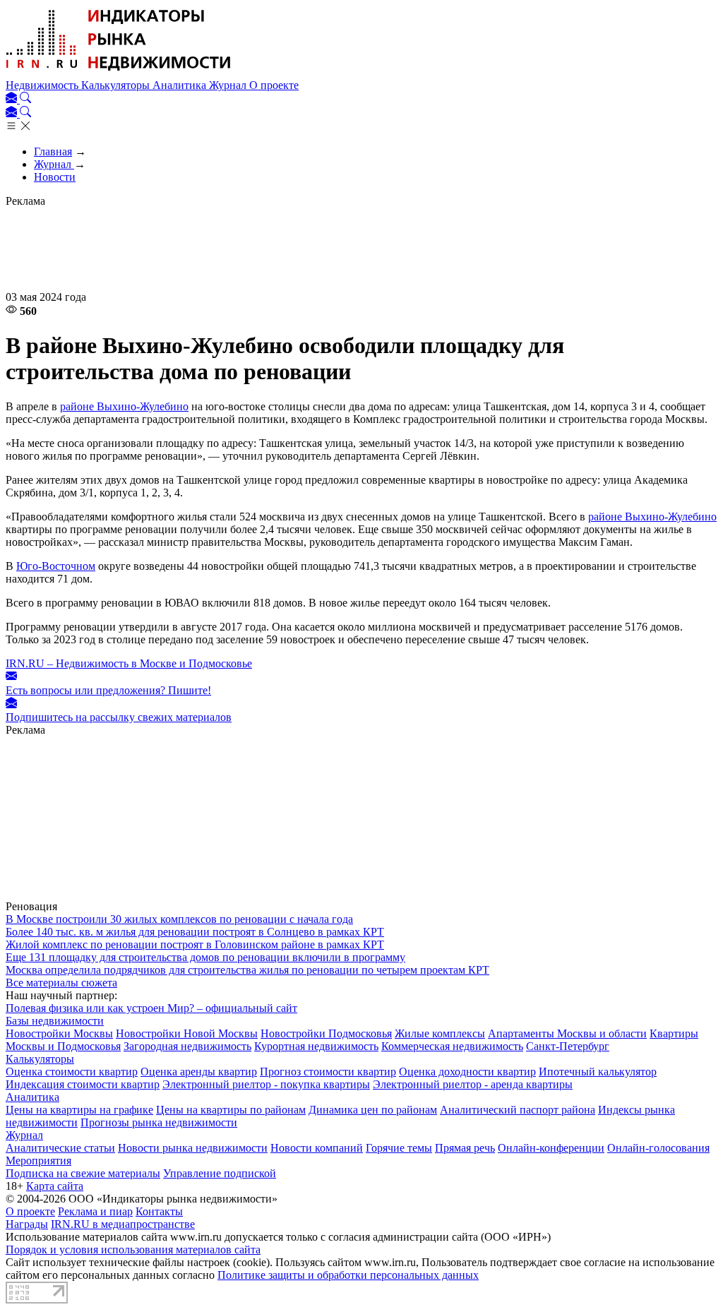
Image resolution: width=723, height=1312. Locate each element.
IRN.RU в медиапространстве (123, 1224)
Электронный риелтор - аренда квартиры (473, 1084)
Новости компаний (316, 1148)
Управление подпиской (219, 1173)
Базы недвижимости (55, 1021)
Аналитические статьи (60, 1148)
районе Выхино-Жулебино (124, 406)
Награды (27, 1224)
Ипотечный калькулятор (598, 1072)
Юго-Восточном (55, 566)
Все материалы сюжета (61, 983)
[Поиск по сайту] (25, 99)
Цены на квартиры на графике (79, 1110)
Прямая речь (465, 1148)
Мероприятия (38, 1161)
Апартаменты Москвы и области (567, 1033)
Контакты (159, 1211)
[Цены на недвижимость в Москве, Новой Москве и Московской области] (119, 72)
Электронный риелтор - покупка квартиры (266, 1084)
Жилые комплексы (440, 1033)
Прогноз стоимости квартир (328, 1072)
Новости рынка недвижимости (193, 1148)
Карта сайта (54, 1186)
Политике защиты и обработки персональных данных (348, 1275)
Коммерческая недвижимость (452, 1046)
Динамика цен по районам (373, 1110)
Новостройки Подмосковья (326, 1033)
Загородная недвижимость (187, 1046)
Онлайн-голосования (658, 1148)
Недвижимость (43, 85)
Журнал (229, 85)
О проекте (274, 85)
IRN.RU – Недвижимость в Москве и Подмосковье (129, 663)
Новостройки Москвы (59, 1033)
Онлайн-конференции (551, 1148)
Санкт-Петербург (567, 1046)
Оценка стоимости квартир (72, 1072)
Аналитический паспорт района (517, 1110)
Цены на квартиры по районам (231, 1110)
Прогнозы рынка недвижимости (158, 1122)
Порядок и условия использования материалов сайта (133, 1250)
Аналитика (181, 85)
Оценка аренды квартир (199, 1072)
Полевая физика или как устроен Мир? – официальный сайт (151, 1008)
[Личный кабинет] (13, 99)
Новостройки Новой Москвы (187, 1033)
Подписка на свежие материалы (83, 1173)
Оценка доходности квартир (467, 1072)
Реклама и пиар (95, 1211)
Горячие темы (399, 1148)
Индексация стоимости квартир (83, 1084)
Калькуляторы (117, 85)
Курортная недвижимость (316, 1046)
